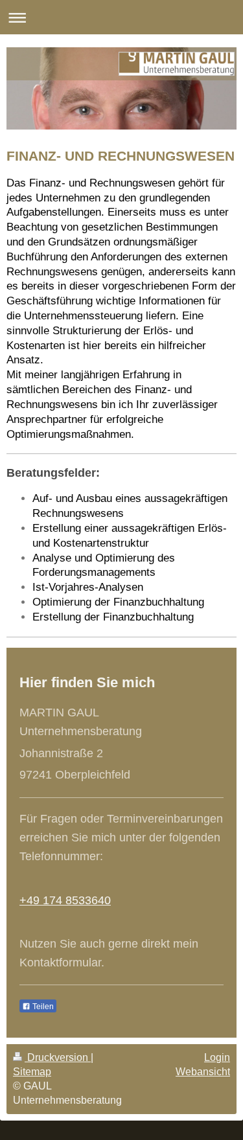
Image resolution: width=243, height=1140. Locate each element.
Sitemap (32, 1071)
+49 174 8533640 (65, 900)
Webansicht (203, 1071)
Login (217, 1057)
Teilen (42, 1006)
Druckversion (58, 1057)
